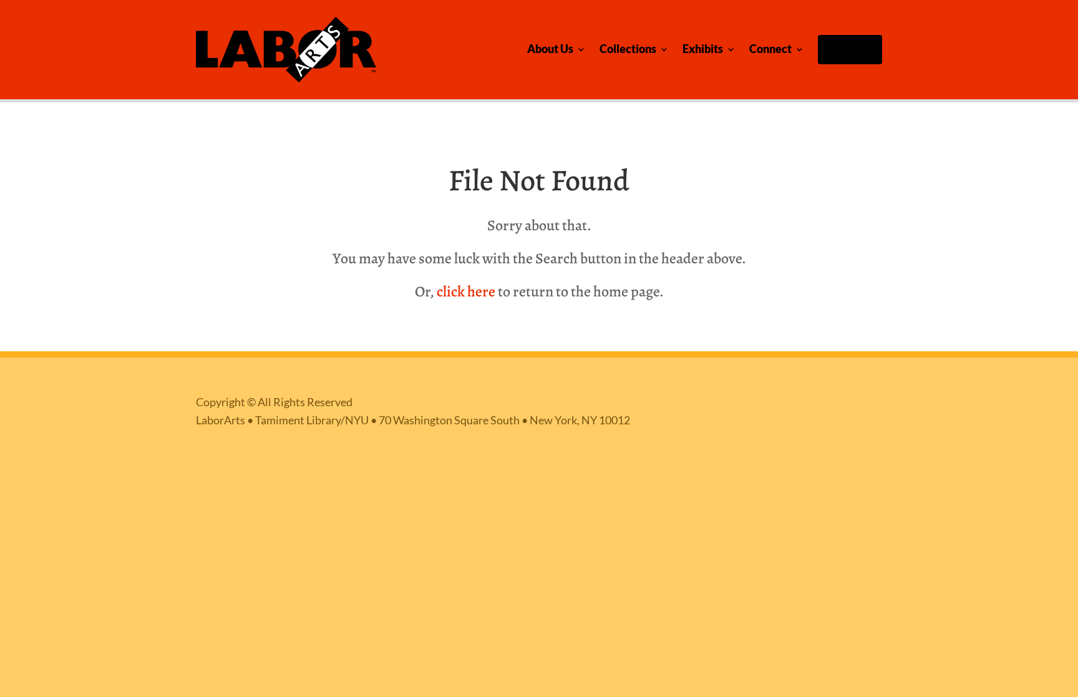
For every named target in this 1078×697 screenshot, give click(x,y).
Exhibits (702, 49)
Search (853, 49)
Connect (770, 49)
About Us (550, 49)
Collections (628, 49)
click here (466, 291)
